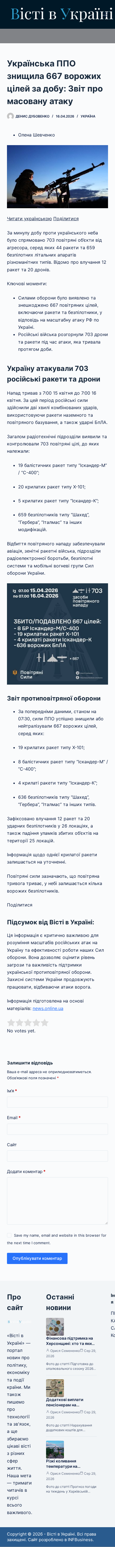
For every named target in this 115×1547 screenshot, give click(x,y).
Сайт (12, 1144)
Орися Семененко (65, 1351)
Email (14, 1117)
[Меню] (105, 14)
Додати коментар (26, 1171)
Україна (88, 116)
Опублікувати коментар (37, 1258)
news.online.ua (48, 1008)
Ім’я (12, 1090)
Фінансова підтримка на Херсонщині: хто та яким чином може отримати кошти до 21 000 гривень (70, 1346)
